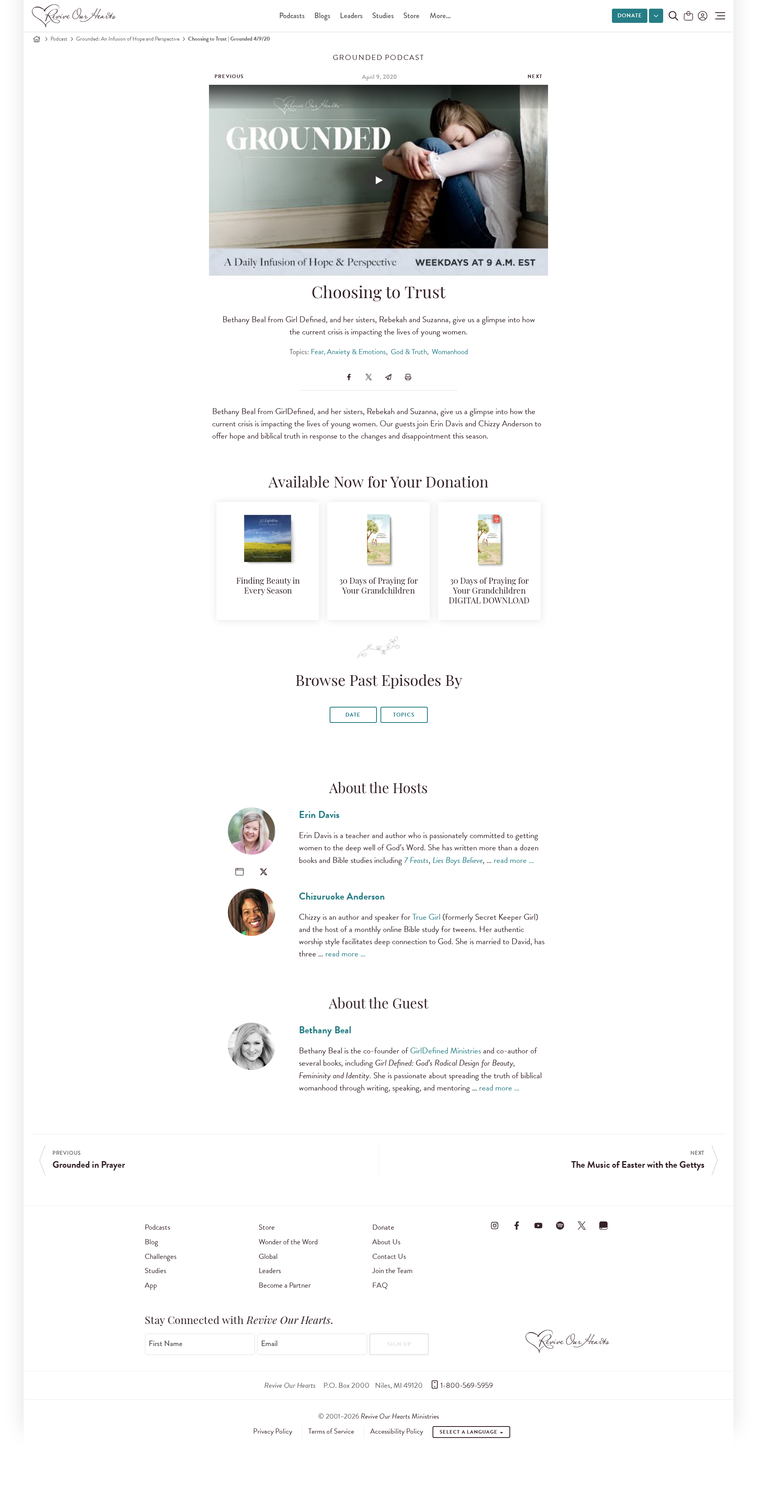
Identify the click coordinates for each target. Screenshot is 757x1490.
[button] (718, 16)
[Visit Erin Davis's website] (239, 872)
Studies (383, 15)
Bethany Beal (325, 1030)
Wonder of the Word (288, 1241)
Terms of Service (331, 1431)
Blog (151, 1241)
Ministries (400, 1416)
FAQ (380, 1285)
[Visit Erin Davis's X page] (263, 872)
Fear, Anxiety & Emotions (348, 351)
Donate (629, 15)
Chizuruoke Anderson (342, 896)
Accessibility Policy (396, 1431)
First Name (166, 1344)
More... (440, 15)
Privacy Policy (272, 1431)
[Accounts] (701, 16)
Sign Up (399, 1344)
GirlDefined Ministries (445, 1050)
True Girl (426, 917)
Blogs (322, 15)
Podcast (58, 39)
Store (411, 15)
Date (352, 715)
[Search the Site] (673, 16)
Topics (403, 715)
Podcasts (292, 15)
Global (268, 1256)
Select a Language (469, 1432)
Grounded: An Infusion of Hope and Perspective (127, 39)
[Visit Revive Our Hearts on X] (582, 1225)
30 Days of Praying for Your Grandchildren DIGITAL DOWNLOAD (489, 591)
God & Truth (409, 351)
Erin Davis (319, 814)
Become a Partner (285, 1285)
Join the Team (392, 1270)
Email (269, 1344)
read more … (514, 860)
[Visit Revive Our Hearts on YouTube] (538, 1225)
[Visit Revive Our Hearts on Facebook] (516, 1225)
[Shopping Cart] (688, 16)
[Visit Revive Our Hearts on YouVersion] (603, 1225)
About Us (386, 1241)
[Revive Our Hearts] (75, 16)
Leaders (351, 15)
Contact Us (389, 1256)
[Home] (37, 39)
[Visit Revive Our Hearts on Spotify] (560, 1225)
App (151, 1285)
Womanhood (450, 351)
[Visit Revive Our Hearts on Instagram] (494, 1225)
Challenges (161, 1256)
